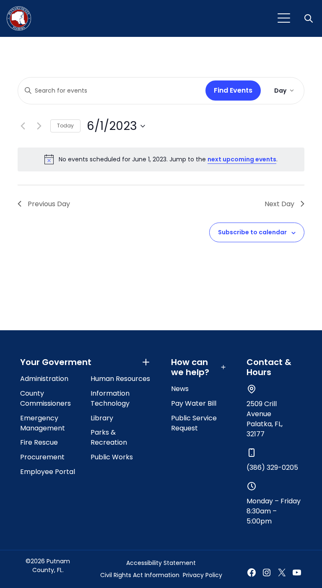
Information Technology (110, 398)
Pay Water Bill (193, 403)
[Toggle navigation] (284, 18)
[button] (309, 18)
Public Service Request (194, 423)
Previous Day (49, 204)
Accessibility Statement (161, 563)
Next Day (279, 204)
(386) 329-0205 (272, 467)
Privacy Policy (202, 575)
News (180, 389)
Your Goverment (55, 362)
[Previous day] (23, 126)
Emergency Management (42, 423)
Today (65, 125)
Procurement (42, 457)
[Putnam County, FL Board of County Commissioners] (19, 18)
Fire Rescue (39, 442)
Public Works (112, 457)
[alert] (161, 159)
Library (102, 418)
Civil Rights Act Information (139, 575)
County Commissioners (45, 398)
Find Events (233, 90)
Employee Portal (47, 472)
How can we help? (190, 367)
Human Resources (120, 378)
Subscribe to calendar (252, 232)
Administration (44, 378)
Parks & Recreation (109, 437)
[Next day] (39, 126)
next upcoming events (242, 159)
